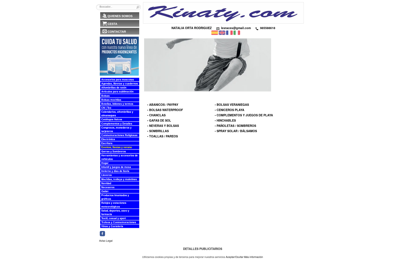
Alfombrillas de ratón (113, 87)
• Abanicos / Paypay (162, 104)
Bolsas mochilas (111, 100)
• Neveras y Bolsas (163, 125)
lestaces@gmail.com (236, 28)
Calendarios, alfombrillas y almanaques (117, 113)
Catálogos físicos (111, 119)
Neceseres (108, 187)
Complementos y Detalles (116, 123)
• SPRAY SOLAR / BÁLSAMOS (236, 131)
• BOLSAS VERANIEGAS (232, 104)
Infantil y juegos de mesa (116, 167)
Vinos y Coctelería (112, 226)
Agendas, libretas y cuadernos (119, 83)
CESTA (112, 23)
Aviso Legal (106, 240)
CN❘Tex (106, 108)
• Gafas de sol (159, 120)
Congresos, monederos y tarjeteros (116, 129)
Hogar (105, 163)
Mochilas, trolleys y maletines (119, 179)
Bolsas (105, 96)
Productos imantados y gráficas (115, 197)
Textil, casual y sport (113, 218)
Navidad (106, 183)
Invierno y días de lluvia (115, 171)
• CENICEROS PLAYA (229, 110)
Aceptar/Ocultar (234, 257)
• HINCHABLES (225, 120)
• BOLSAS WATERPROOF (165, 110)
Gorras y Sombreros (113, 151)
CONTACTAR (117, 31)
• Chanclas (156, 115)
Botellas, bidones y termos (117, 104)
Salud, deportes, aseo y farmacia (115, 212)
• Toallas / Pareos (162, 136)
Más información (253, 257)
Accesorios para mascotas (117, 79)
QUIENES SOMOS (120, 16)
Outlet (104, 191)
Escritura (106, 143)
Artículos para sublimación (117, 91)
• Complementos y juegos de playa (244, 115)
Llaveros (106, 175)
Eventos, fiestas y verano (116, 147)
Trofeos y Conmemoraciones (118, 222)
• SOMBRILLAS (158, 131)
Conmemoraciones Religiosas (119, 135)
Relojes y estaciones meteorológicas (113, 204)
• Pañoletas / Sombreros (235, 125)
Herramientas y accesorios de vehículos (119, 157)
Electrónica (108, 139)
